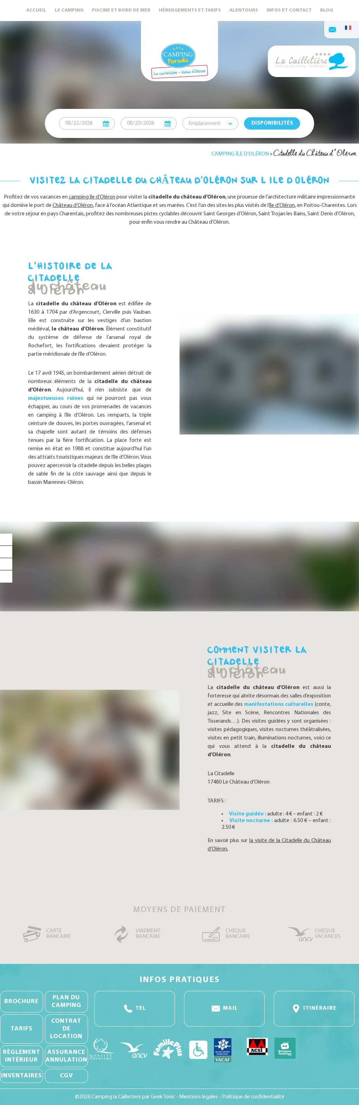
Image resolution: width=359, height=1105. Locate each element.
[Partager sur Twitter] (6, 552)
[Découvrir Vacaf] (227, 1060)
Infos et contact (289, 10)
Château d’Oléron (73, 205)
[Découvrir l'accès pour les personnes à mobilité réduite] (198, 1060)
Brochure (21, 1002)
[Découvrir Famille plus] (168, 1060)
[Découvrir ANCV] (134, 1060)
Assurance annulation (66, 1056)
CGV (66, 1076)
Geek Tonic (163, 1097)
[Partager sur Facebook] (6, 540)
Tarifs (22, 1029)
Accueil (36, 10)
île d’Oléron (282, 205)
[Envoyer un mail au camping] (332, 30)
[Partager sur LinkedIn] (6, 564)
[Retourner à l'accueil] (179, 51)
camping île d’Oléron (92, 197)
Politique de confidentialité (253, 1097)
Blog (326, 10)
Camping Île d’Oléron (240, 154)
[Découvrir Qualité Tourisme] (102, 1060)
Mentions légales (199, 1097)
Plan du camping (66, 1002)
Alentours (243, 10)
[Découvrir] (258, 1060)
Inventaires (21, 1076)
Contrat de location (66, 1029)
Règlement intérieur (21, 1056)
